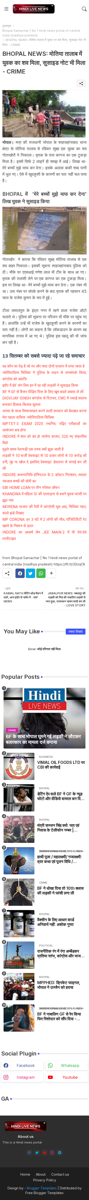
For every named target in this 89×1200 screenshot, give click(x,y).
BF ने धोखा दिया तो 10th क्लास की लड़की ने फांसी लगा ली (60, 890)
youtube (70, 1077)
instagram (26, 1077)
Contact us (60, 1174)
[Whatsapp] (41, 573)
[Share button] (51, 573)
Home (25, 1174)
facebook (26, 1065)
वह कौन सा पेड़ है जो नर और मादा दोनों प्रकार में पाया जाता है (43, 366)
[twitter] (37, 1153)
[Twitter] (30, 573)
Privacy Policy (44, 1180)
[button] (84, 9)
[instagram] (52, 1153)
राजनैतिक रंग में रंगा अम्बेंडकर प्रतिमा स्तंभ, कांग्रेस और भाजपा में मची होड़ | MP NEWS (60, 954)
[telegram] (60, 1153)
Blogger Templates (42, 1188)
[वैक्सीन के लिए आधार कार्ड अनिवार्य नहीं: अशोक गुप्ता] (19, 923)
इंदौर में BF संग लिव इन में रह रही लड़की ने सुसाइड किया (40, 385)
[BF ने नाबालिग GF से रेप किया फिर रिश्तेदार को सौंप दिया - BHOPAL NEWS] (19, 1018)
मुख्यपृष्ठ (6, 26)
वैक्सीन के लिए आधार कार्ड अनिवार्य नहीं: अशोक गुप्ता (55, 922)
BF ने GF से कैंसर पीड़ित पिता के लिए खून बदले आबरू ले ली (43, 392)
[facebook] (29, 1153)
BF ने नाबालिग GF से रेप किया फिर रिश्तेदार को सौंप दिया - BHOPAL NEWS (59, 1016)
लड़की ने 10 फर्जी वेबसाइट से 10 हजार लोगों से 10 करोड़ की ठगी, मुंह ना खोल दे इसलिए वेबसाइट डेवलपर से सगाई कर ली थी (44, 462)
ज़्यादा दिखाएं (76, 631)
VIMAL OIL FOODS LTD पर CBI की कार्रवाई (61, 765)
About (41, 1174)
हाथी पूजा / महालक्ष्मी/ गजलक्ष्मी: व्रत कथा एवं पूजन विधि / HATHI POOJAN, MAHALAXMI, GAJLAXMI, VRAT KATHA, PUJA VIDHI (59, 859)
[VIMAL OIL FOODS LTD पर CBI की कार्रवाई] (19, 766)
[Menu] (6, 9)
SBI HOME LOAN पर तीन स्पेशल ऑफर (31, 487)
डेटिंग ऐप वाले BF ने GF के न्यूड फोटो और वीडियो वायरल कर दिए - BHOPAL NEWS (61, 796)
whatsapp (70, 1065)
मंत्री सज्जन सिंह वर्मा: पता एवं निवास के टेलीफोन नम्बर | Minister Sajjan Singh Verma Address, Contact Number (58, 828)
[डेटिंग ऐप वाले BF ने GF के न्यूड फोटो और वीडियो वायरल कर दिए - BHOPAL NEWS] (19, 797)
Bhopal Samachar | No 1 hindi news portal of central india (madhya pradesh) (41, 33)
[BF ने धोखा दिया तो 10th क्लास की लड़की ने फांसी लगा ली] (19, 892)
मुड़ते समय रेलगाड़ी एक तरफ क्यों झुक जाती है (33, 449)
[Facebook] (20, 573)
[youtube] (44, 1153)
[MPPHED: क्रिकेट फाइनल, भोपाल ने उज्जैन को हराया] (19, 986)
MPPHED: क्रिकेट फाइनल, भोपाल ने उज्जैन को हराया (58, 985)
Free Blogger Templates (44, 1193)
